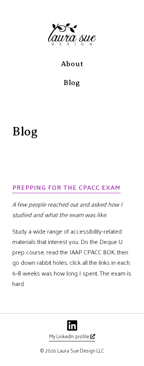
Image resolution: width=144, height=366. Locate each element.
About (72, 64)
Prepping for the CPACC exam (66, 187)
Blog (72, 83)
